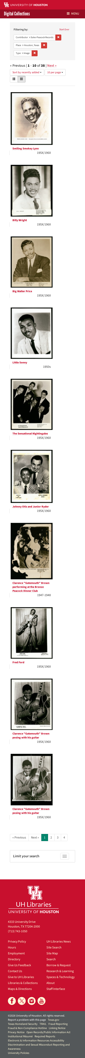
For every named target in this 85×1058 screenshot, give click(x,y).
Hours (12, 947)
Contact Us (15, 971)
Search (51, 959)
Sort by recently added (26, 72)
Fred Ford (18, 662)
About (50, 983)
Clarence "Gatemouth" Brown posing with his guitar (30, 736)
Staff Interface (55, 989)
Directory (14, 959)
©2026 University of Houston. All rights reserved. (36, 1016)
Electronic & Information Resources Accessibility (36, 1041)
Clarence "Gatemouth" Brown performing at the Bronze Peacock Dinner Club (30, 587)
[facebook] (12, 1001)
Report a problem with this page (27, 1020)
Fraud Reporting (58, 1024)
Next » (52, 65)
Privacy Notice (16, 1032)
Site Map (52, 953)
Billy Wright (19, 220)
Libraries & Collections (23, 983)
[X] (22, 1001)
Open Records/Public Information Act (48, 1032)
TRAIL (43, 1024)
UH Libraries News (58, 941)
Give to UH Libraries (21, 977)
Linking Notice (57, 1028)
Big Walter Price (22, 291)
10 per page (54, 72)
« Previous (19, 837)
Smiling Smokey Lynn (25, 149)
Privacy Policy (17, 941)
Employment (16, 953)
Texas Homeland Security (23, 1024)
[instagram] (32, 1001)
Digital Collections (17, 14)
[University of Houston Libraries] (33, 899)
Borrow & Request (58, 965)
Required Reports (45, 1036)
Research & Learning (60, 971)
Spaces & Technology (60, 977)
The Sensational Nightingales (30, 434)
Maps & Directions (20, 989)
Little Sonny (19, 363)
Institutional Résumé (20, 1036)
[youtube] (41, 1001)
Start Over (64, 29)
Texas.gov (53, 1020)
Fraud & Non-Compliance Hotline (27, 1028)
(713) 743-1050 (17, 931)
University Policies (18, 1053)
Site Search (53, 947)
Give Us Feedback (19, 965)
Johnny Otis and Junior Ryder (30, 507)
